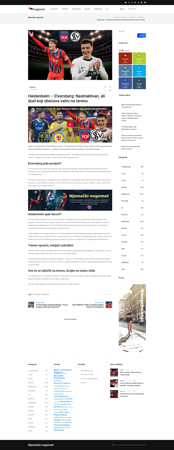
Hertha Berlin (64, 388)
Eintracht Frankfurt (61, 383)
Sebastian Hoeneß (66, 417)
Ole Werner (70, 407)
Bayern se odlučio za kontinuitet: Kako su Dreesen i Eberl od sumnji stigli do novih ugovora (132, 138)
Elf (70, 383)
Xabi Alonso (59, 430)
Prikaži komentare (70, 319)
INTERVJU (132, 215)
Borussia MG (57, 381)
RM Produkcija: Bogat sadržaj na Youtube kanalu (131, 106)
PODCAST (65, 9)
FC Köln (56, 386)
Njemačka (57, 407)
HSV (62, 391)
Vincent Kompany (62, 425)
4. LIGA (132, 180)
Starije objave (40, 302)
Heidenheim (45, 294)
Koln (63, 399)
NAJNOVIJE (54, 9)
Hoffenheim (57, 391)
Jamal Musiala (68, 391)
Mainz (71, 401)
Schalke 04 (57, 417)
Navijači (61, 404)
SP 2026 (132, 255)
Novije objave (99, 302)
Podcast (64, 409)
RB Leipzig (65, 412)
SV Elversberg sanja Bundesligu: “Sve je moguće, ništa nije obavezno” (52, 306)
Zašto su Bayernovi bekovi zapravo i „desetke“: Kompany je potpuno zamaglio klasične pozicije (131, 117)
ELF (107, 9)
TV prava (62, 422)
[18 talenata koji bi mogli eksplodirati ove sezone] (114, 394)
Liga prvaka (64, 401)
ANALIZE (87, 9)
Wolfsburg (67, 427)
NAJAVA (132, 228)
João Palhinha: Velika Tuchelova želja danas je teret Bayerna (88, 306)
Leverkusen (68, 399)
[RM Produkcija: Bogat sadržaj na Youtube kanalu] (114, 372)
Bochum (65, 373)
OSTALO (132, 235)
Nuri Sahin (64, 407)
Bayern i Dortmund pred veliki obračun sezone (130, 148)
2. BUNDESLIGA (132, 167)
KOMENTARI (98, 9)
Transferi (57, 422)
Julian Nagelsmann (61, 396)
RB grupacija (57, 412)
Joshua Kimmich (59, 394)
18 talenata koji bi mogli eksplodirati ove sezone (128, 128)
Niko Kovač (67, 404)
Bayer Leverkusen (63, 370)
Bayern (58, 372)
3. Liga (132, 174)
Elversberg (36, 294)
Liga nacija (56, 401)
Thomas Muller (66, 420)
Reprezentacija (60, 415)
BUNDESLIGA (76, 9)
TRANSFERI (132, 262)
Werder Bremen (59, 427)
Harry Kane (66, 386)
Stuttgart (57, 420)
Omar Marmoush (58, 409)
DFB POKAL (132, 201)
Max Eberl (56, 404)
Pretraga (121, 31)
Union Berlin (68, 422)
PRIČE (132, 249)
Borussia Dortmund (59, 376)
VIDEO (132, 269)
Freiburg (60, 386)
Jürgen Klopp (58, 399)
